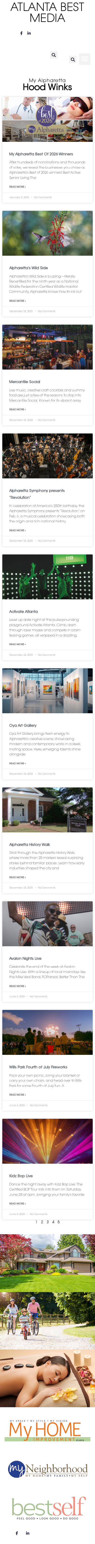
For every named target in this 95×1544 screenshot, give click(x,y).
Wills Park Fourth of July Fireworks (38, 1067)
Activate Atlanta (23, 612)
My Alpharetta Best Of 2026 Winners (41, 154)
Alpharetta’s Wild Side (28, 268)
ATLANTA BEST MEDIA (47, 14)
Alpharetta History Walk (29, 845)
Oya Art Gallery (22, 726)
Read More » (17, 187)
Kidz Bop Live (21, 1176)
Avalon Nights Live (25, 959)
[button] (54, 55)
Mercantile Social (24, 382)
